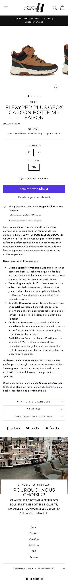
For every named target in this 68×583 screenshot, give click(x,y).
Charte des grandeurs (34, 402)
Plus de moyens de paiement (34, 197)
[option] (34, 20)
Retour (34, 527)
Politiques (34, 545)
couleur (34, 160)
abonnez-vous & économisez (34, 568)
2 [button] (32, 96)
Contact (34, 533)
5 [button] (40, 96)
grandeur (34, 145)
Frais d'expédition (16, 133)
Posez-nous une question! (34, 416)
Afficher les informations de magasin (25, 220)
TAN (34, 167)
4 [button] (37, 96)
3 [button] (35, 96)
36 (39, 152)
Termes (34, 557)
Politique (34, 409)
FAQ (34, 551)
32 (29, 152)
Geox (34, 102)
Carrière (34, 539)
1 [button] (28, 96)
